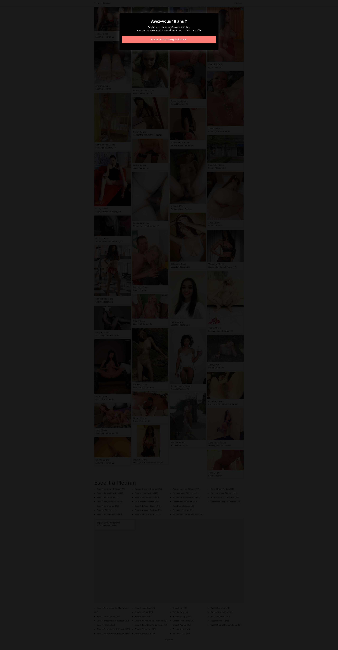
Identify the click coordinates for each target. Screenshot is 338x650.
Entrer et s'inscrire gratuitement (169, 39)
